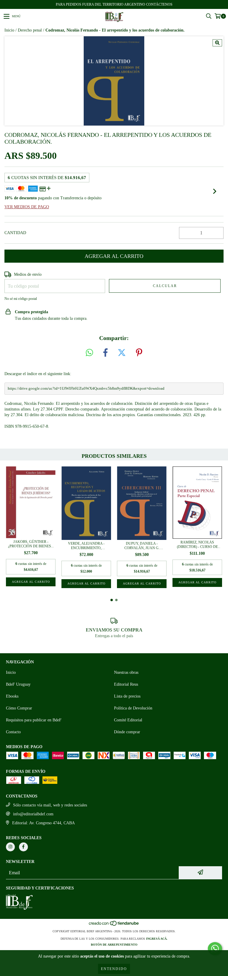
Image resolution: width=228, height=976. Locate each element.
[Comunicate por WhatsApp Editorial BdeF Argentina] (215, 948)
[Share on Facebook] (105, 353)
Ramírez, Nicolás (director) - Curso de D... (197, 544)
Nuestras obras (126, 672)
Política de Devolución (133, 708)
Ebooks (12, 696)
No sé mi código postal (20, 299)
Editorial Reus (126, 684)
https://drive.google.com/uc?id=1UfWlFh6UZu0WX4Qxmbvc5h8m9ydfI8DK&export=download (86, 388)
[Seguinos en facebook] (23, 846)
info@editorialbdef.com (33, 814)
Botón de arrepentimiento (114, 944)
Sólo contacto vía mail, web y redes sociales (50, 805)
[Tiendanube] (114, 925)
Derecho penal (30, 30)
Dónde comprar (127, 732)
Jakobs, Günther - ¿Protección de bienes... (31, 544)
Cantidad (15, 233)
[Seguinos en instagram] (10, 846)
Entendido (114, 969)
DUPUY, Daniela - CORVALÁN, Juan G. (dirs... (141, 545)
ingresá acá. (156, 938)
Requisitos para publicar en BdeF (33, 720)
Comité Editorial (128, 720)
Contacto (13, 732)
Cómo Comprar (19, 708)
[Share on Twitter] (121, 353)
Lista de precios (127, 696)
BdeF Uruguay (18, 684)
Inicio (9, 30)
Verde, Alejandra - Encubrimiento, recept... (86, 545)
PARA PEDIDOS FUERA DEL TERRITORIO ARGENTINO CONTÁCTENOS (114, 4)
